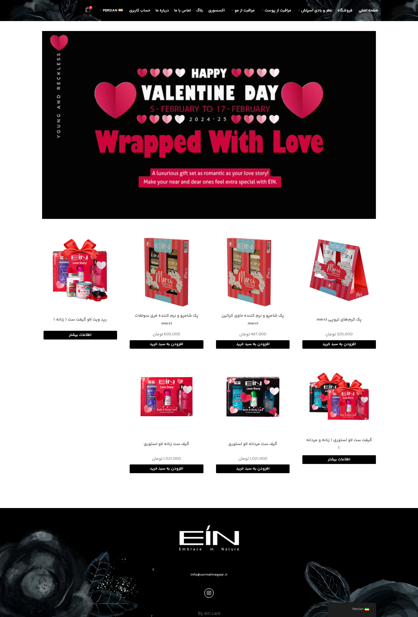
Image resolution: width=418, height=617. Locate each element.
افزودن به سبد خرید (339, 344)
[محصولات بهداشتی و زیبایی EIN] (47, 9)
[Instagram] (209, 593)
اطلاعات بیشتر (80, 335)
